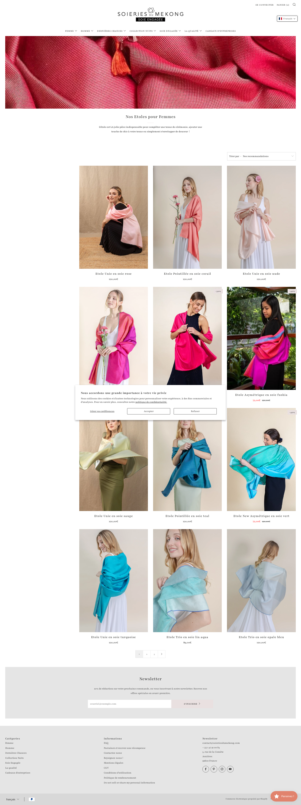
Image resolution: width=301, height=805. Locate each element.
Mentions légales (113, 762)
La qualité (192, 31)
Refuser (195, 411)
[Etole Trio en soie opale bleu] (261, 580)
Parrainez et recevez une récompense (124, 748)
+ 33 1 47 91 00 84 (211, 747)
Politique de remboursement (120, 777)
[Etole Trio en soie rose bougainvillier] (113, 338)
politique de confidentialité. (151, 402)
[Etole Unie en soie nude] (261, 217)
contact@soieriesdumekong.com (221, 743)
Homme (85, 31)
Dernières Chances (110, 31)
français (10, 799)
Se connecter (265, 4)
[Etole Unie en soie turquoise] (113, 580)
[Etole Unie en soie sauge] (113, 459)
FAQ (106, 743)
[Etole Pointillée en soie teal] (187, 459)
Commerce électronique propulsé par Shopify (246, 799)
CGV (106, 767)
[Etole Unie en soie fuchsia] (187, 338)
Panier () (283, 4)
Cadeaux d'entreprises (221, 31)
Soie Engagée (169, 31)
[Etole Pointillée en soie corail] (187, 217)
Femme (69, 31)
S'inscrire (190, 703)
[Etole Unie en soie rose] (113, 217)
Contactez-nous (113, 753)
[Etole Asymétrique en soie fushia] (261, 338)
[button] (287, 18)
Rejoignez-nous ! (113, 758)
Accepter (149, 411)
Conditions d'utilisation (117, 772)
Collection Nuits (141, 31)
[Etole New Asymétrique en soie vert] (261, 459)
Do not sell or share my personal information (129, 782)
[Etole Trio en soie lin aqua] (187, 580)
